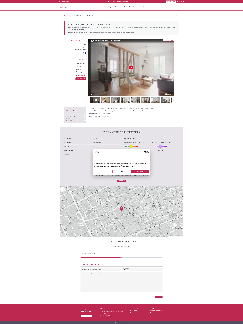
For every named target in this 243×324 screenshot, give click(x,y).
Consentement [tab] (102, 156)
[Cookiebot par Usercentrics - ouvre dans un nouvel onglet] (143, 152)
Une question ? (121, 180)
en (183, 1)
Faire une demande (81, 78)
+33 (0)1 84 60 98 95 (81, 75)
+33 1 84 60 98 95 (112, 1)
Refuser (121, 171)
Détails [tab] (121, 156)
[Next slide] (173, 100)
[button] (95, 100)
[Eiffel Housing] (63, 7)
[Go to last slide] (89, 100)
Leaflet (170, 236)
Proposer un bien (171, 1)
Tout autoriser (139, 171)
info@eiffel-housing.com (122, 1)
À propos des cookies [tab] (140, 156)
